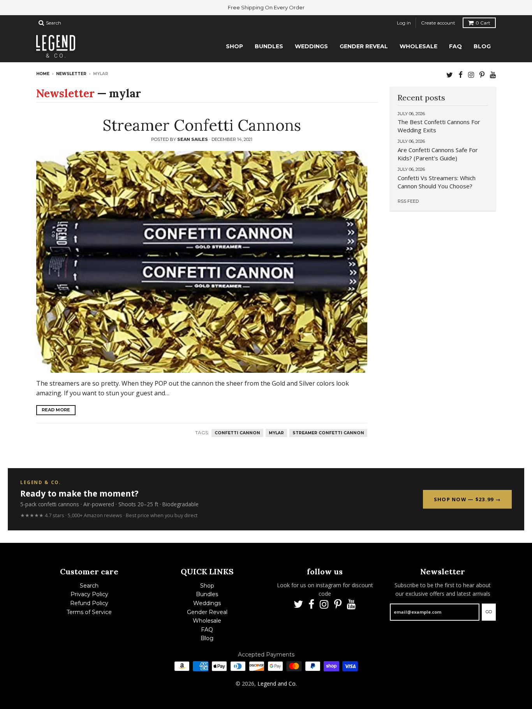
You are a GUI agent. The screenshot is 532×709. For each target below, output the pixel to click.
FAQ (207, 629)
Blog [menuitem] (482, 46)
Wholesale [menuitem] (418, 46)
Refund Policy (89, 603)
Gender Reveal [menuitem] (364, 46)
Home (42, 73)
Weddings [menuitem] (311, 46)
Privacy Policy (89, 594)
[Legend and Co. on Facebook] (460, 74)
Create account (438, 23)
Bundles (207, 594)
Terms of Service (89, 612)
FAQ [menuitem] (455, 46)
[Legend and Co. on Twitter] (449, 74)
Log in (404, 23)
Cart (483, 23)
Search (89, 585)
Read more (56, 409)
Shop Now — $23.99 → (467, 499)
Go (489, 611)
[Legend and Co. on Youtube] (493, 74)
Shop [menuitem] (234, 46)
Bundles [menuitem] (269, 46)
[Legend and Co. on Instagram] (471, 74)
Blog (207, 638)
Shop (207, 585)
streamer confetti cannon (328, 432)
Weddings (207, 603)
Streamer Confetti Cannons (202, 125)
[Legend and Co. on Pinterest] (481, 74)
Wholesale (207, 620)
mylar (276, 432)
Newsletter (71, 73)
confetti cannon (237, 432)
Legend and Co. (277, 683)
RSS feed (408, 201)
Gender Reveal (207, 612)
